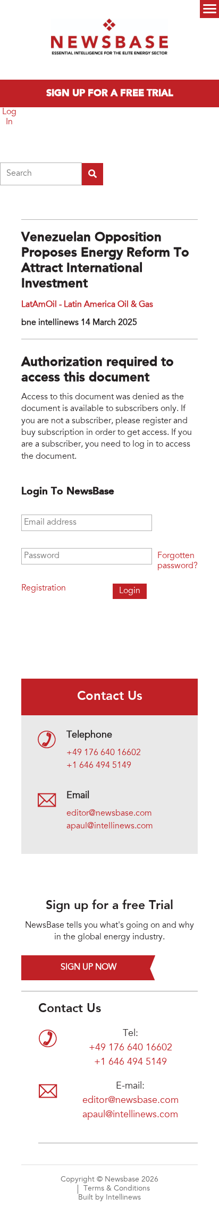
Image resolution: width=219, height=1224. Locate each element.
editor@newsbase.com (109, 813)
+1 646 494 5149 (98, 765)
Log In (9, 117)
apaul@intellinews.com (109, 826)
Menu (209, 9)
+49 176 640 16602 (103, 753)
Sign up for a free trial (109, 93)
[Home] (109, 40)
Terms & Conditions (116, 1189)
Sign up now (88, 967)
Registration (43, 588)
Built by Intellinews (109, 1198)
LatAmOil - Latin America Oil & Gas (87, 305)
